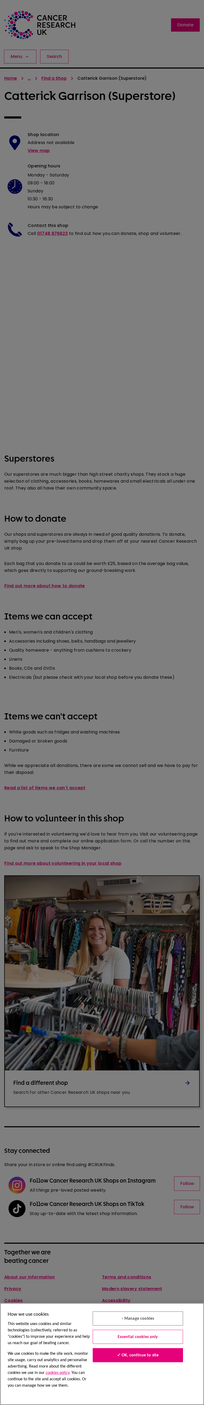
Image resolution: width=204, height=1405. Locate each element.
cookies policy (57, 1373)
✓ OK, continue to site (138, 1355)
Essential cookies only (138, 1337)
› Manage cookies (138, 1319)
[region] (102, 1354)
